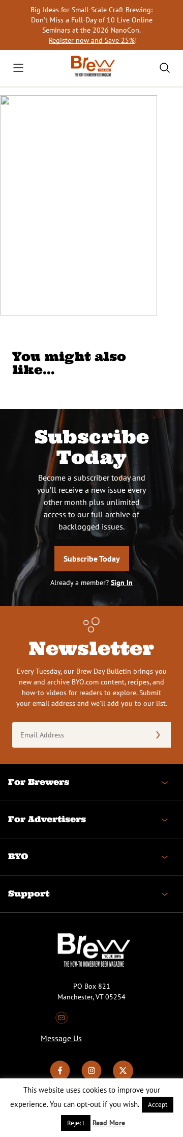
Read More (109, 1122)
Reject (75, 1123)
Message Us (61, 1038)
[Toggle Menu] (18, 68)
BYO (18, 856)
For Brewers (38, 782)
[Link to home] (91, 68)
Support (28, 893)
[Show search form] (165, 68)
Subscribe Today (92, 558)
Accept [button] (157, 1104)
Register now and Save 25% (92, 40)
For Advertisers (47, 819)
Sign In (122, 582)
